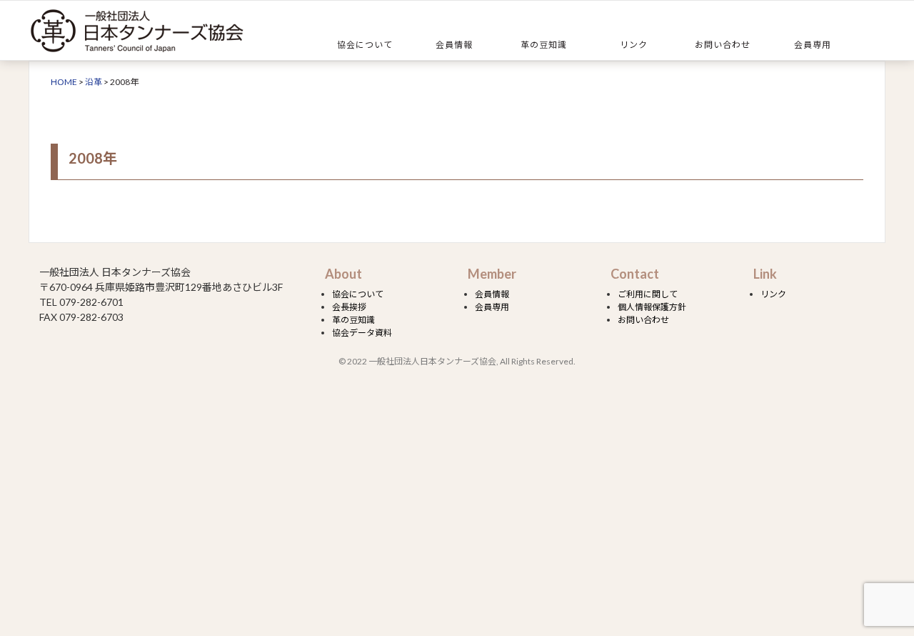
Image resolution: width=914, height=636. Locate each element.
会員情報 (454, 44)
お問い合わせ (722, 44)
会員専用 (812, 44)
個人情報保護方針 (652, 307)
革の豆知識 (544, 44)
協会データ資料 (362, 332)
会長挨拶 (349, 307)
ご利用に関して (648, 294)
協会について (365, 44)
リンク (634, 44)
